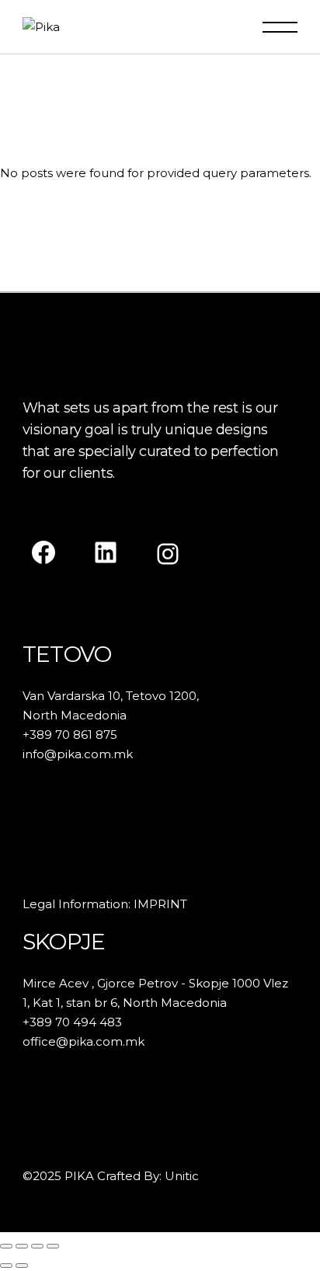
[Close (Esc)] (53, 1246)
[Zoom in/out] (6, 1246)
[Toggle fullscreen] (22, 1246)
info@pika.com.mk (78, 754)
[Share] (37, 1246)
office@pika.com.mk (83, 1041)
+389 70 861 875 (70, 734)
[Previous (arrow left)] (6, 1265)
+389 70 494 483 (72, 1022)
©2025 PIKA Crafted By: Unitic (111, 1175)
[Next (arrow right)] (22, 1265)
